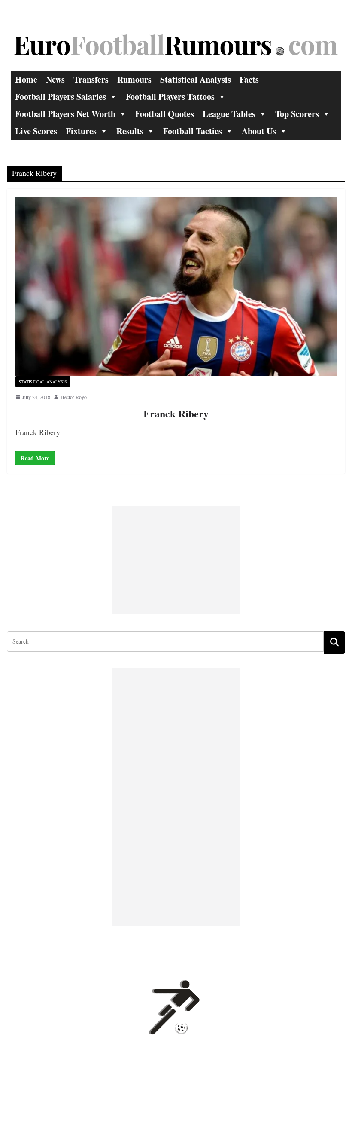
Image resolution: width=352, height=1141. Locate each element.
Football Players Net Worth (65, 113)
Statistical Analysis (195, 79)
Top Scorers (297, 113)
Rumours (134, 79)
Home (26, 79)
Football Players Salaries (60, 96)
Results (129, 131)
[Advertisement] (176, 560)
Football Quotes (164, 113)
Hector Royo (74, 396)
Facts (249, 79)
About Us (259, 131)
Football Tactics (192, 131)
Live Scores (36, 131)
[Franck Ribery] (176, 286)
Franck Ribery (176, 413)
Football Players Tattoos (170, 96)
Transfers (91, 79)
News (55, 79)
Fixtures (81, 131)
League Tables (229, 113)
